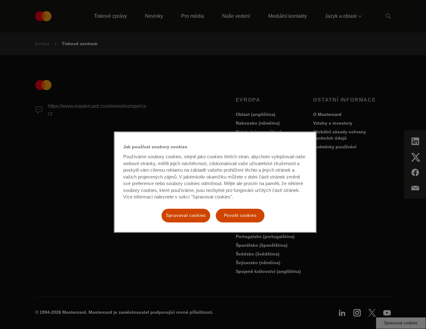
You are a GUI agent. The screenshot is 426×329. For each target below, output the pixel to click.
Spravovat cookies (186, 215)
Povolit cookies (240, 215)
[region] (215, 181)
